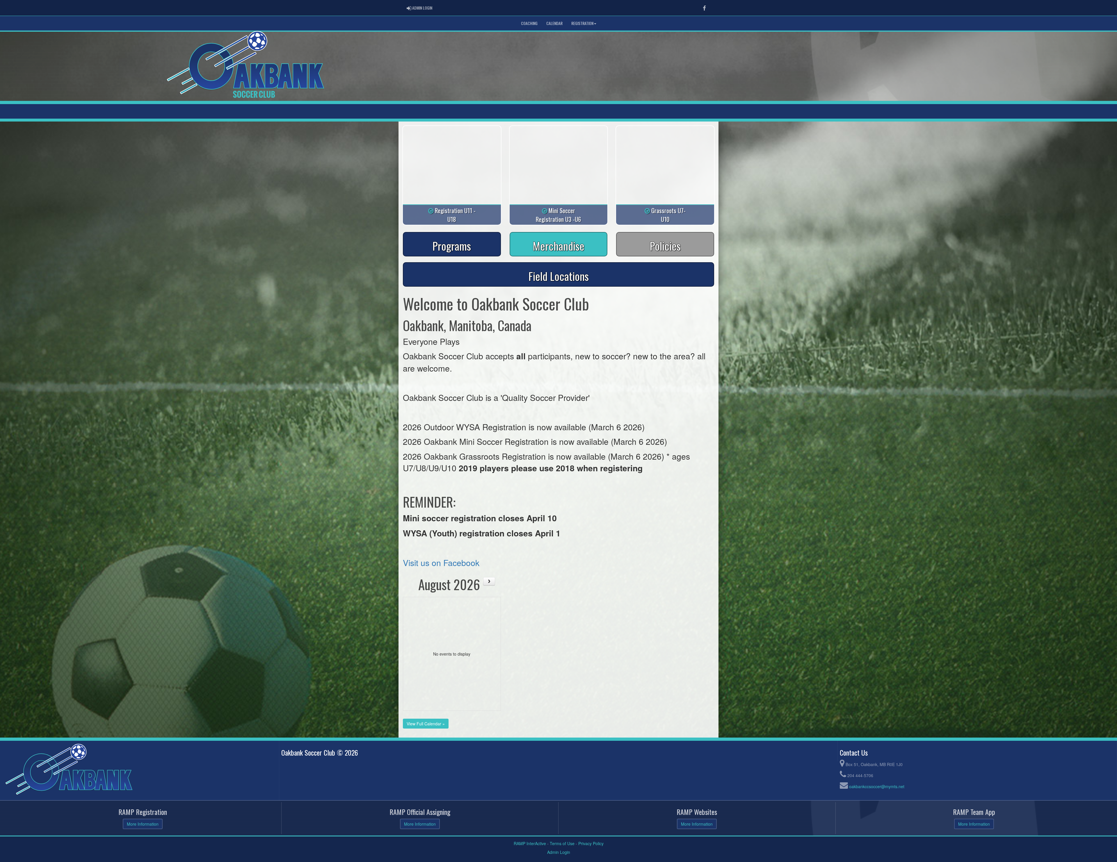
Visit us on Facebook (441, 562)
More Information (143, 824)
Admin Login (558, 852)
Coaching (529, 23)
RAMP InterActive (530, 843)
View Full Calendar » (426, 724)
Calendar (554, 23)
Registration (582, 23)
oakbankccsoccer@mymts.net (876, 786)
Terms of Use (562, 843)
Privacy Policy (591, 843)
